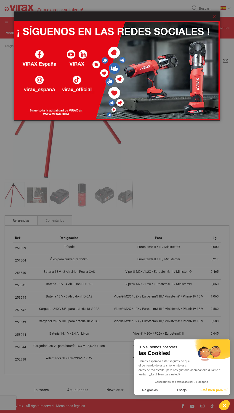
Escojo (182, 390)
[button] (224, 405)
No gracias (150, 390)
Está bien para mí (213, 390)
